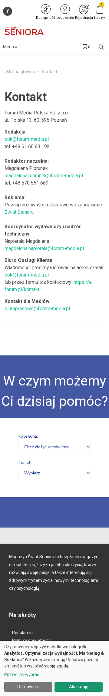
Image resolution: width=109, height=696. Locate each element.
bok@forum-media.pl (27, 139)
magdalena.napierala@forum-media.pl (44, 248)
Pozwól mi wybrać (21, 674)
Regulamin (22, 632)
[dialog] (54, 668)
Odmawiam (28, 686)
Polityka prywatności (31, 640)
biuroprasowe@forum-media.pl (37, 308)
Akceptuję (78, 686)
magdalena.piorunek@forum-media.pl (44, 175)
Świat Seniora (19, 212)
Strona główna (20, 71)
